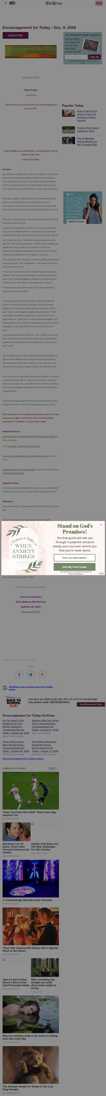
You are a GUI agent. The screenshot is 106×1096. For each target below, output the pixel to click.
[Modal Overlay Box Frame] (53, 548)
